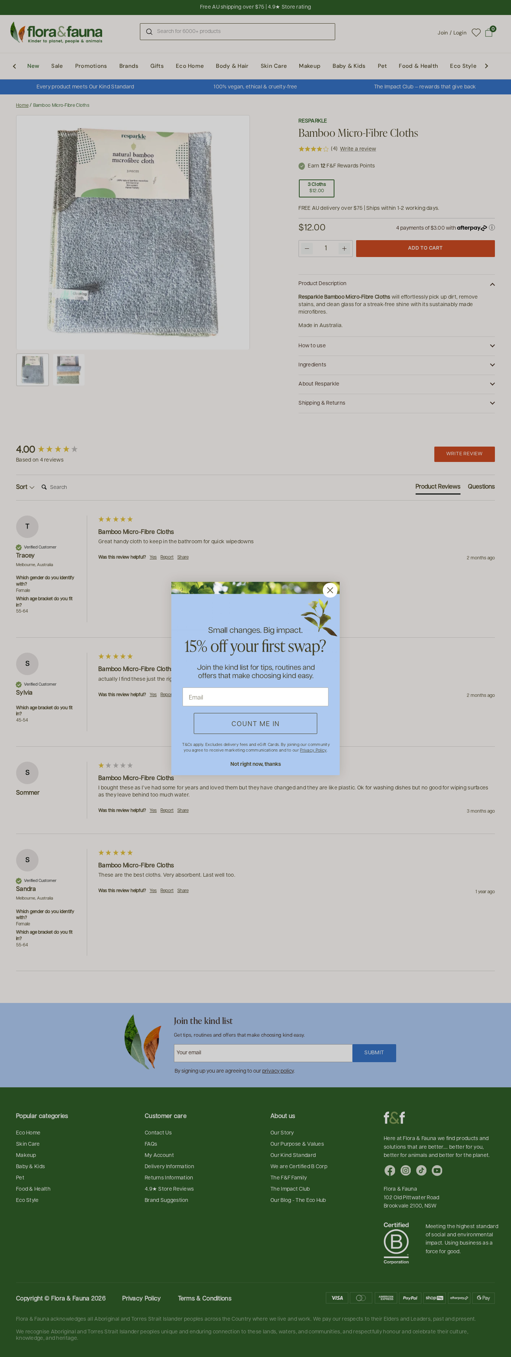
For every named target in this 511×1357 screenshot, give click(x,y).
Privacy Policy (313, 750)
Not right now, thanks (255, 763)
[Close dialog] (330, 590)
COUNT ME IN (256, 723)
